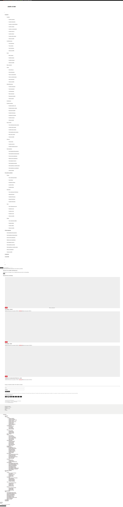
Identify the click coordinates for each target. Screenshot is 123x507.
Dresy (8, 429)
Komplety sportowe (10, 103)
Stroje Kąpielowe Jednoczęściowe (14, 153)
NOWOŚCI (7, 254)
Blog (5, 409)
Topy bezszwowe (11, 43)
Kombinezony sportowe (12, 115)
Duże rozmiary (9, 122)
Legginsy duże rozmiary (12, 36)
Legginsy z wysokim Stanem (13, 24)
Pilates (8, 218)
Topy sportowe (11, 45)
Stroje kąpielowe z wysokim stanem (14, 165)
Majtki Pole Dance (11, 194)
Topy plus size (11, 141)
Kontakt (6, 410)
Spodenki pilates (11, 223)
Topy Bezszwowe (11, 91)
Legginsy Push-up (11, 31)
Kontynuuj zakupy (3, 505)
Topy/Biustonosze (9, 425)
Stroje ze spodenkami (10, 249)
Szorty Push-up (11, 69)
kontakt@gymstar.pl (10, 402)
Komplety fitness (11, 187)
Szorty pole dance (11, 79)
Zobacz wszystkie (11, 38)
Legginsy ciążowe (11, 26)
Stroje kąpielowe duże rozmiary (13, 456)
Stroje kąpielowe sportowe (13, 163)
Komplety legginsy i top (12, 105)
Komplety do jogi (11, 213)
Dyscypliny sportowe (8, 172)
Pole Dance (8, 189)
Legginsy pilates (11, 225)
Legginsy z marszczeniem (12, 421)
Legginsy (8, 417)
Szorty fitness (11, 473)
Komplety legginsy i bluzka (13, 108)
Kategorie (6, 14)
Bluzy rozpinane (9, 433)
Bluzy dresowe (11, 55)
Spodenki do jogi (11, 208)
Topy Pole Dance (11, 48)
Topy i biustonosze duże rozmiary (13, 454)
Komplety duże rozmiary (12, 129)
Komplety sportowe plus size (13, 146)
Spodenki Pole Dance (12, 196)
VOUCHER (7, 256)
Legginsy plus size (11, 460)
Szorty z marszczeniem (12, 74)
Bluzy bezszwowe (11, 93)
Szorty (8, 67)
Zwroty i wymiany (7, 408)
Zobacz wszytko (11, 98)
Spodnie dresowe (11, 57)
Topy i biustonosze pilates (13, 220)
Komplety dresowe (11, 60)
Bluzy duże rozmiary (12, 134)
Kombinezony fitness (12, 182)
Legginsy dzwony (11, 33)
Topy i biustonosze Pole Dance (13, 477)
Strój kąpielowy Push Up (12, 160)
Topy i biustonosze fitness (13, 177)
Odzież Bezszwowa (10, 84)
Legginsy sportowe (12, 19)
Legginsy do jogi (11, 211)
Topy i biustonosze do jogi (13, 206)
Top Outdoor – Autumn (9, 309)
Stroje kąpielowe (8, 230)
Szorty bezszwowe (11, 72)
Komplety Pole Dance (12, 201)
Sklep (4, 273)
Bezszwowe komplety (12, 96)
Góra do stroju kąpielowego (11, 237)
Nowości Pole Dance (12, 199)
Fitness (8, 175)
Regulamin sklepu (7, 406)
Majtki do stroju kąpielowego (13, 158)
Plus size (8, 139)
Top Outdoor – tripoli (8, 343)
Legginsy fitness (11, 184)
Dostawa (6, 407)
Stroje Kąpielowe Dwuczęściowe (14, 151)
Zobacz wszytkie (11, 120)
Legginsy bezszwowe (12, 21)
